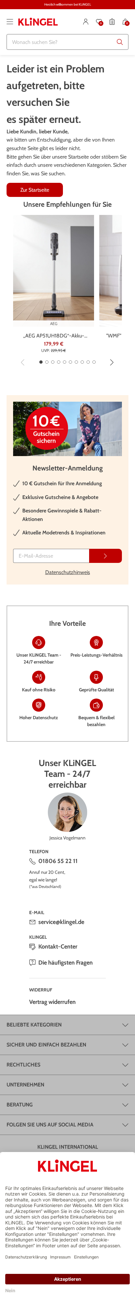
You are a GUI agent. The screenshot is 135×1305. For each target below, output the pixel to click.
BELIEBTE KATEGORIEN (34, 1025)
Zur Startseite (34, 190)
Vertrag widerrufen (52, 1002)
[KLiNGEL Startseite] (38, 22)
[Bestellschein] (112, 21)
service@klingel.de (61, 922)
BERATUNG (20, 1105)
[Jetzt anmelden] (105, 556)
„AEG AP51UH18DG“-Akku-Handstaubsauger (53, 336)
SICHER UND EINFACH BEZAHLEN (46, 1045)
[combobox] (67, 42)
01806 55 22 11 (58, 861)
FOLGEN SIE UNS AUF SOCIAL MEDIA (50, 1125)
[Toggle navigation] (10, 21)
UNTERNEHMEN (25, 1085)
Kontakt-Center (57, 946)
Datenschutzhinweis (67, 572)
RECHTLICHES (23, 1065)
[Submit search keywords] (119, 42)
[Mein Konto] (86, 21)
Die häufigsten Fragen (65, 962)
